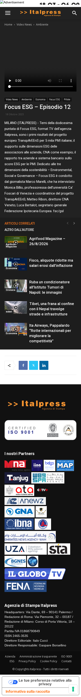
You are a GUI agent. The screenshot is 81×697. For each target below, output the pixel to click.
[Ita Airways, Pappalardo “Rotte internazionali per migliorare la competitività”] (15, 329)
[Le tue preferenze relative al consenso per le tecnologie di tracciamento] (73, 689)
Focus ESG (54, 99)
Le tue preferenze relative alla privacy (45, 682)
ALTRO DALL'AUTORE (19, 230)
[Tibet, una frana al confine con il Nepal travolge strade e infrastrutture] (15, 307)
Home (8, 24)
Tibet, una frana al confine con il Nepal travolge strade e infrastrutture (51, 308)
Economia (40, 99)
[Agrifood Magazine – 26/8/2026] (15, 242)
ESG (12, 661)
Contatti (66, 661)
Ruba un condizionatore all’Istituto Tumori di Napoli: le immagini (49, 287)
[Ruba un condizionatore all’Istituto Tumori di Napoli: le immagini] (15, 285)
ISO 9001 (66, 656)
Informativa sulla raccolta (28, 691)
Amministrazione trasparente (38, 656)
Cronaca (10, 290)
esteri (9, 311)
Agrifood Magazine (11, 245)
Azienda (10, 656)
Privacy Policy (27, 661)
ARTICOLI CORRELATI (19, 223)
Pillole (67, 99)
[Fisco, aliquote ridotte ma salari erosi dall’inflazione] (15, 264)
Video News (24, 24)
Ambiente (42, 24)
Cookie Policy (48, 661)
